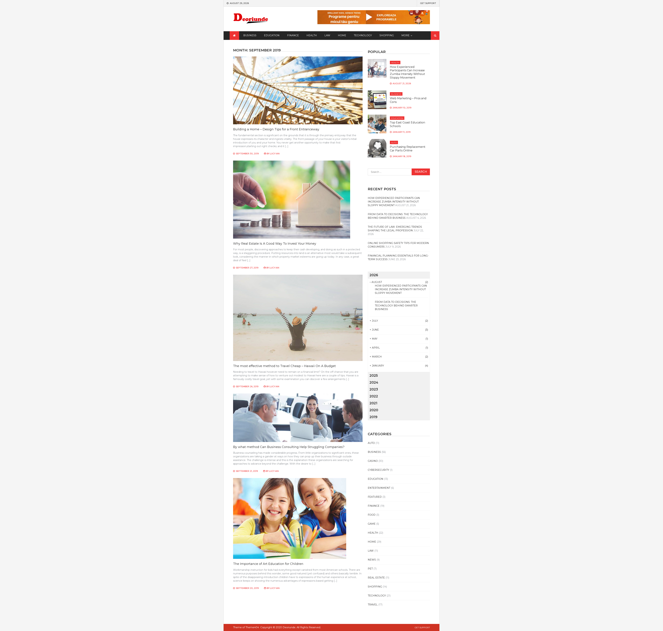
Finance (293, 35)
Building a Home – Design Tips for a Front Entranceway (276, 129)
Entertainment (379, 487)
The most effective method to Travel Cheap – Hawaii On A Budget (284, 366)
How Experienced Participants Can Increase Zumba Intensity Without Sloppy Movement (407, 72)
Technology (363, 35)
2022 (373, 396)
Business (249, 35)
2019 (373, 417)
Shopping (386, 35)
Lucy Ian (275, 153)
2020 (373, 410)
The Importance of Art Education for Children (268, 564)
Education (272, 35)
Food (372, 514)
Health (311, 35)
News (372, 559)
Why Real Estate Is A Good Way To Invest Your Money (274, 243)
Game (372, 523)
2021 (373, 403)
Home (342, 35)
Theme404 (252, 627)
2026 (373, 275)
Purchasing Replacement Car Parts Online (407, 148)
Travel (373, 604)
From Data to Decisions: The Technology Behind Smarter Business (396, 305)
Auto (394, 142)
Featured (375, 496)
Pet (370, 568)
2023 (373, 389)
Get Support (428, 3)
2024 (373, 382)
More (405, 35)
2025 (373, 375)
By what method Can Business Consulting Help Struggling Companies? (288, 447)
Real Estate (376, 577)
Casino (373, 461)
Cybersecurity (378, 469)
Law (327, 35)
